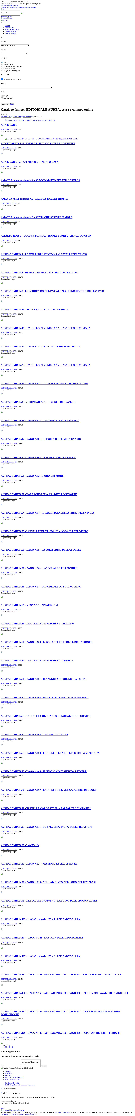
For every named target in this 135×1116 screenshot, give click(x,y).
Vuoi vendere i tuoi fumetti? (14, 1077)
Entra (2, 1108)
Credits (34, 1114)
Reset (12, 104)
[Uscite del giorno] (30, 1064)
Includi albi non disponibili (12, 79)
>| (12, 1047)
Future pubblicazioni (12, 29)
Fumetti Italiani (8, 64)
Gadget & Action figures (11, 71)
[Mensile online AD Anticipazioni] (30, 1062)
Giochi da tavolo (10, 31)
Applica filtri (5, 104)
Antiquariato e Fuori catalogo (13, 66)
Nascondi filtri (6, 117)
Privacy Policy (6, 1114)
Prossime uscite (8, 98)
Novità (5, 96)
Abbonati (8, 1075)
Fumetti (7, 26)
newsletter (9, 7)
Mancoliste (8, 1073)
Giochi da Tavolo (9, 69)
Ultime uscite (9, 28)
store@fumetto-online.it (62, 1112)
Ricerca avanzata (6, 16)
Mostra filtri (17, 117)
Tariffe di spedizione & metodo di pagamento (20, 1085)
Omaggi (7, 1071)
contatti (3, 7)
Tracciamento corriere (12, 1079)
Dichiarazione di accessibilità (21, 1114)
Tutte (5, 62)
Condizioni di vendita (12, 1083)
